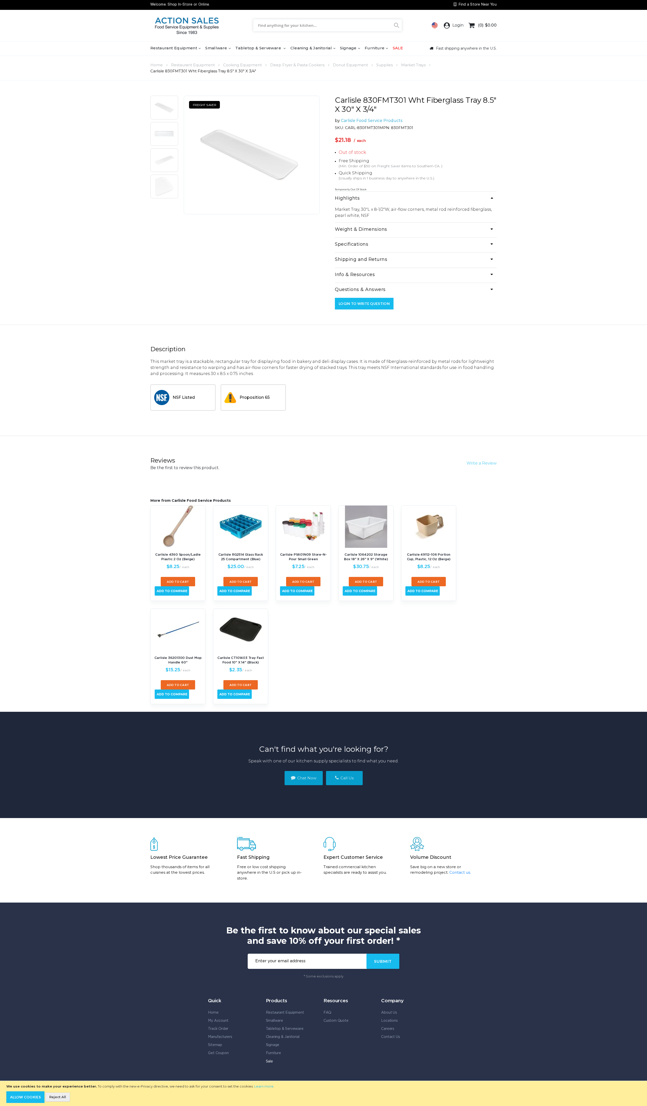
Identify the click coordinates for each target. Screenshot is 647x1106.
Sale (269, 1061)
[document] (324, 1093)
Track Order (218, 1029)
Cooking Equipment (242, 64)
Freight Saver (388, 166)
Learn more (263, 1086)
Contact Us (390, 1037)
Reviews (162, 460)
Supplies (384, 64)
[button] (164, 109)
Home (156, 64)
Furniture (273, 1053)
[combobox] (327, 25)
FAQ (327, 1012)
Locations (389, 1020)
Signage (273, 1045)
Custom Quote (336, 1020)
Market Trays (413, 64)
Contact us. (460, 872)
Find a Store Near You (477, 4)
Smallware (274, 1020)
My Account (218, 1020)
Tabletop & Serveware (285, 1029)
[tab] (416, 198)
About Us (389, 1012)
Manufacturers (220, 1037)
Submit (383, 961)
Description (168, 349)
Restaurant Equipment (193, 64)
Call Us (346, 778)
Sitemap (215, 1045)
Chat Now (306, 778)
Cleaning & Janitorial (282, 1037)
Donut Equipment (350, 64)
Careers (387, 1029)
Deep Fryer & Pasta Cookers (297, 64)
